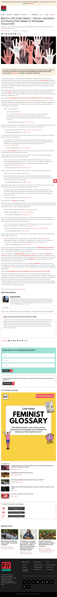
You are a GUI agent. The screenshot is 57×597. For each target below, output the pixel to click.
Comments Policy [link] (50, 564)
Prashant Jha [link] (26, 255)
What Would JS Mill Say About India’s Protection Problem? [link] (27, 480)
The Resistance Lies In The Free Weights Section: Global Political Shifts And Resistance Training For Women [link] (32, 466)
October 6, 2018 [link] (25, 148)
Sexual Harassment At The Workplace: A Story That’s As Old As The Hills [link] (28, 271)
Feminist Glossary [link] (24, 18)
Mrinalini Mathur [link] (17, 469)
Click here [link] (31, 3)
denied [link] (15, 200)
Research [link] (9, 14)
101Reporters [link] (50, 550)
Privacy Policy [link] (49, 569)
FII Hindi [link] (41, 18)
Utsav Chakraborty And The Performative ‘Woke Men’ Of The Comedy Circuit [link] (30, 98)
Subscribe (5, 370)
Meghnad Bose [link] (19, 253)
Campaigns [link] (16, 14)
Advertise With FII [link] (39, 564)
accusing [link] (8, 92)
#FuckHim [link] (30, 226)
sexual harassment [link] (36, 311)
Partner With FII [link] (38, 567)
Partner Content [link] (26, 552)
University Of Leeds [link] (20, 289)
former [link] (33, 255)
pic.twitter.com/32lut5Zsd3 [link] (26, 212)
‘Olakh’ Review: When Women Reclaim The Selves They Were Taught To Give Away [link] (32, 487)
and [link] (45, 247)
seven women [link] (12, 150)
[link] (55, 181)
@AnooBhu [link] (45, 238)
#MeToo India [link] (18, 311)
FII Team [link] (15, 496)
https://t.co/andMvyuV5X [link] (16, 165)
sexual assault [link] (26, 311)
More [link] (46, 14)
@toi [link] (46, 114)
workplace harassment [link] (48, 311)
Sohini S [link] (15, 490)
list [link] (28, 82)
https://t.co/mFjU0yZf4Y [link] (40, 228)
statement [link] (32, 259)
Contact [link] (24, 567)
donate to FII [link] (15, 73)
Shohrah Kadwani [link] (17, 482)
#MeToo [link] (19, 141)
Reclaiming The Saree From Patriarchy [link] (22, 472)
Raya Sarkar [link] (44, 80)
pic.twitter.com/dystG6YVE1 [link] (11, 145)
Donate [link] (52, 14)
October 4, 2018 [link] (25, 231)
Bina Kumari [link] (43, 548)
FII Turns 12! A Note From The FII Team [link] (22, 494)
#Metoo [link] (6, 238)
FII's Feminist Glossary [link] (9, 390)
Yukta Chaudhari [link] (17, 475)
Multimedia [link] (35, 14)
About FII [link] (24, 564)
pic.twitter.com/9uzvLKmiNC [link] (34, 129)
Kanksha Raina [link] (6, 30)
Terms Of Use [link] (49, 567)
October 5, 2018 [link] (28, 122)
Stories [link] (3, 14)
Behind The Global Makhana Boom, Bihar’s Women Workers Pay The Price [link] (47, 543)
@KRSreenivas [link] (23, 114)
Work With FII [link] (37, 569)
